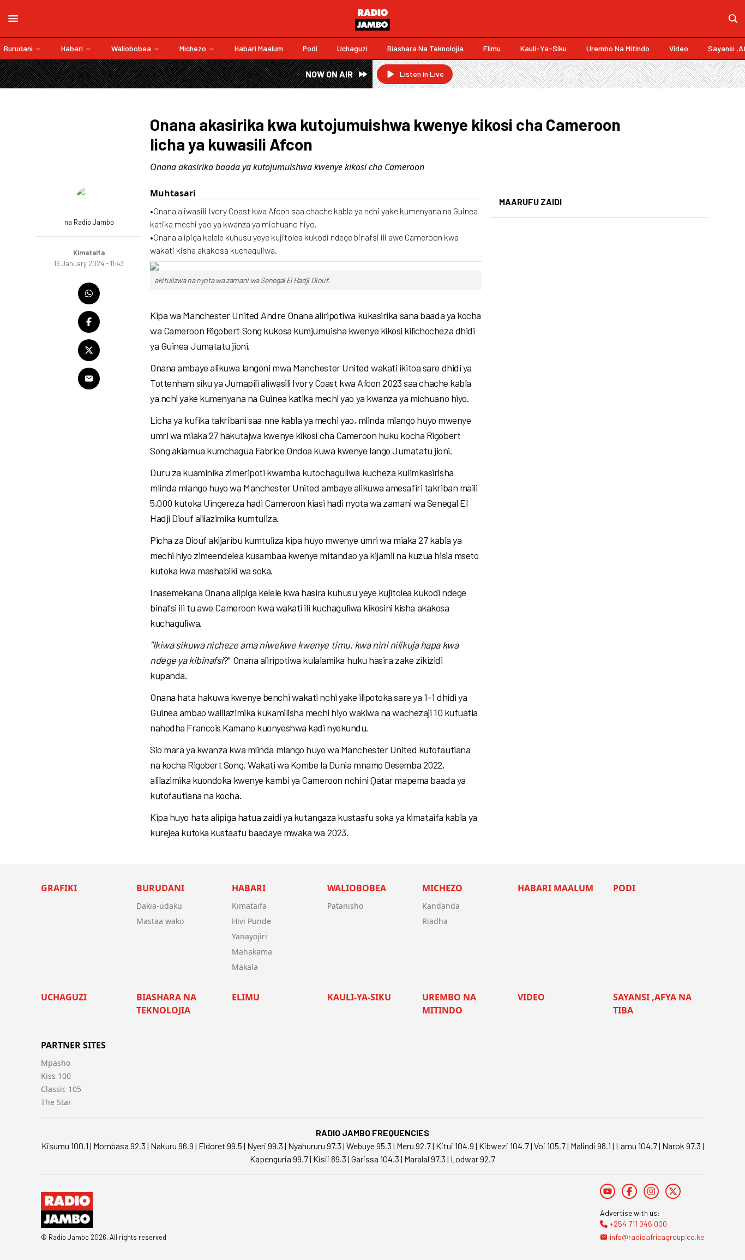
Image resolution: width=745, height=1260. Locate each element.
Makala (245, 967)
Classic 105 (61, 1089)
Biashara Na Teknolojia (425, 48)
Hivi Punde (251, 921)
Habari (72, 48)
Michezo (192, 48)
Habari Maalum (259, 48)
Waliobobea (131, 48)
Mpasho (55, 1063)
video (678, 48)
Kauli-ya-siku (543, 48)
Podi (310, 48)
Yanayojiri (249, 936)
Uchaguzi (352, 48)
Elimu (492, 48)
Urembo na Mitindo (618, 48)
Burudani (18, 48)
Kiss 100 (56, 1076)
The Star (56, 1102)
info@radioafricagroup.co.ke (657, 1236)
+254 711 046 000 (638, 1223)
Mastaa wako (160, 921)
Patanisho (345, 906)
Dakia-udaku (159, 906)
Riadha (435, 921)
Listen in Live (422, 74)
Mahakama (252, 951)
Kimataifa (249, 906)
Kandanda (441, 906)
